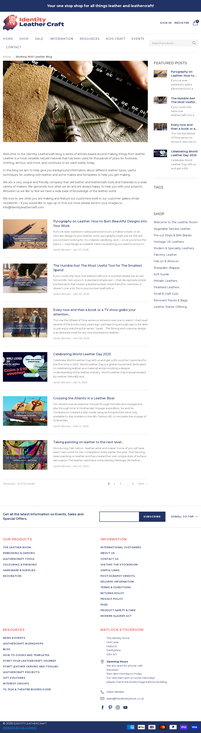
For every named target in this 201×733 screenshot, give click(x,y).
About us (107, 553)
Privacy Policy (111, 598)
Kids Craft (115, 39)
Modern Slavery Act (116, 615)
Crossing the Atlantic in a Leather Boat (84, 398)
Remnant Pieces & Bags (170, 300)
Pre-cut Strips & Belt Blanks (173, 235)
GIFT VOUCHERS (14, 677)
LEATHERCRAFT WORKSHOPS (23, 643)
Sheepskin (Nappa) (166, 268)
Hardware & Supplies (19, 570)
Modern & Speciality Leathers (174, 248)
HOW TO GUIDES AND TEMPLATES (26, 655)
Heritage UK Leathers (169, 242)
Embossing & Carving (19, 553)
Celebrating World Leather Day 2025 (82, 354)
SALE (39, 39)
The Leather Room (17, 547)
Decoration (12, 575)
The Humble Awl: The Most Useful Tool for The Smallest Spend (183, 100)
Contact (13, 47)
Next (141, 483)
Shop (24, 39)
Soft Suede (161, 274)
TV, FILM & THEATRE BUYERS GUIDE (27, 689)
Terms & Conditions (115, 587)
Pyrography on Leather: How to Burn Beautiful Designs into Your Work (184, 74)
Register (182, 22)
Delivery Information (117, 581)
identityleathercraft (30, 723)
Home (8, 39)
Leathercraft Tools (19, 558)
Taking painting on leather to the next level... (88, 442)
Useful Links (110, 570)
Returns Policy (112, 593)
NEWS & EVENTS (14, 637)
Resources (90, 39)
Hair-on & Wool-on (166, 261)
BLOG (7, 649)
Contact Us (109, 558)
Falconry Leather (165, 254)
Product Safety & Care (118, 610)
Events (138, 39)
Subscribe (152, 516)
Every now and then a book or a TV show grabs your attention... (183, 127)
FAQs (104, 604)
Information (61, 39)
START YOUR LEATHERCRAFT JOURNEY (29, 660)
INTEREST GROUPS (16, 683)
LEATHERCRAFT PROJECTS (21, 672)
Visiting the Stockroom (119, 564)
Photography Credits (117, 575)
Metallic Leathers (165, 281)
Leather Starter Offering (170, 307)
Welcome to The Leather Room (176, 222)
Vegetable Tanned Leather (172, 229)
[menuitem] (9, 39)
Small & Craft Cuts (166, 293)
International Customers (120, 547)
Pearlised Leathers (166, 287)
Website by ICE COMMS (20, 727)
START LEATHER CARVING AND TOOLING (30, 666)
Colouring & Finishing (20, 564)
